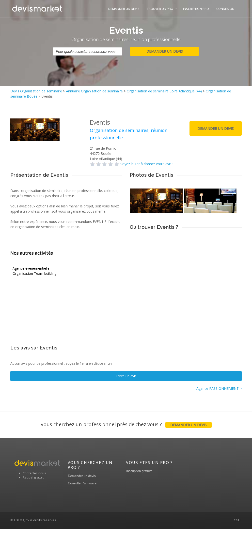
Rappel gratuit (33, 477)
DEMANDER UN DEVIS (124, 8)
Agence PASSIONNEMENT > (219, 388)
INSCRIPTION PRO (196, 8)
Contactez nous (34, 473)
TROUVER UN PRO (160, 8)
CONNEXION (225, 8)
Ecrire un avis (126, 376)
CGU (237, 520)
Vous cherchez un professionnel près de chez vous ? (124, 424)
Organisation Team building (34, 273)
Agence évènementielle (31, 268)
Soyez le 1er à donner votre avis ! (146, 163)
